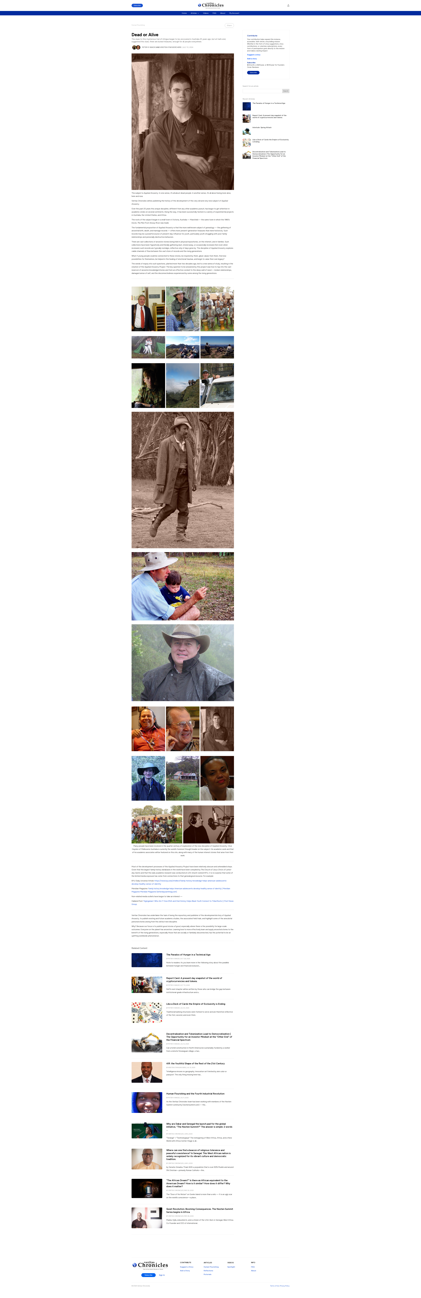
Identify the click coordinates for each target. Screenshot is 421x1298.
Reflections (208, 1271)
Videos (206, 13)
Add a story (252, 59)
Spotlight (231, 1267)
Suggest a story (253, 55)
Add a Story (185, 1271)
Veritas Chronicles (175, 1134)
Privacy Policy (284, 1286)
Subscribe (137, 5)
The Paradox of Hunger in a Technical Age (188, 954)
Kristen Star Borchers (170, 47)
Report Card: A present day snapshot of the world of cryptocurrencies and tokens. (269, 116)
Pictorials (207, 1274)
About (222, 13)
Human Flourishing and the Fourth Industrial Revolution (195, 1093)
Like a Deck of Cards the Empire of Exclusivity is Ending (195, 1004)
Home (184, 13)
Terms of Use (274, 1286)
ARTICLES (208, 1263)
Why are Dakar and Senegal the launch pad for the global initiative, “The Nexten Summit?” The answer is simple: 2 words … (199, 1126)
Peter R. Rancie (149, 47)
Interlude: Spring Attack (261, 127)
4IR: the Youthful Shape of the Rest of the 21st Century (195, 1063)
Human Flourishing (138, 25)
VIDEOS (230, 1263)
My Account (234, 13)
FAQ (214, 13)
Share (173, 943)
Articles (194, 13)
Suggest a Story (186, 1267)
